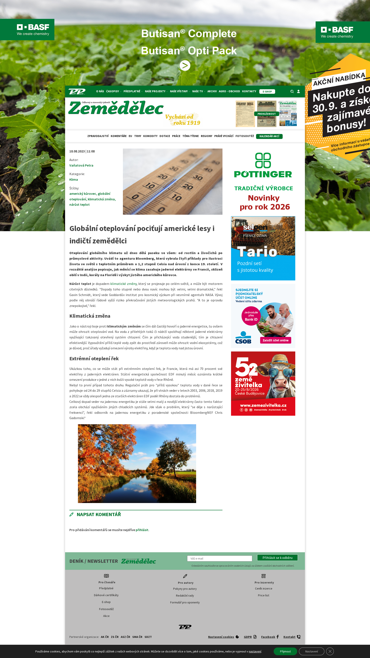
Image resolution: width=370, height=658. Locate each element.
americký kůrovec (82, 193)
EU (130, 136)
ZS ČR (115, 637)
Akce (106, 616)
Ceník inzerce (263, 588)
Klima (73, 179)
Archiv (212, 91)
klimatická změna (101, 199)
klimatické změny (123, 283)
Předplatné (106, 588)
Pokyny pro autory (185, 589)
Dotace (165, 136)
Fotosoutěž (245, 136)
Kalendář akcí (269, 136)
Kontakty (249, 91)
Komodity (150, 136)
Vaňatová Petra (81, 165)
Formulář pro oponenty (185, 602)
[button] (277, 557)
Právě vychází (223, 136)
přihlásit (142, 530)
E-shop (106, 602)
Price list (263, 595)
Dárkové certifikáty (106, 595)
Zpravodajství (98, 136)
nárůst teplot (79, 204)
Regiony (206, 136)
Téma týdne (190, 136)
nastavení (255, 651)
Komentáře (119, 136)
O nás (100, 91)
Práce (176, 136)
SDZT (148, 637)
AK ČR (105, 637)
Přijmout (285, 651)
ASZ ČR (125, 637)
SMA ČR (137, 637)
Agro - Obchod (229, 91)
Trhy (137, 136)
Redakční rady (185, 595)
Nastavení (311, 651)
